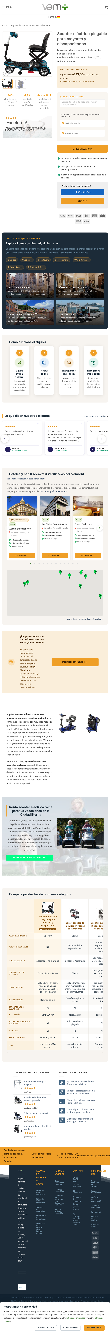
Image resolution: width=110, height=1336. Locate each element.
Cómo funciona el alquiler (95, 1183)
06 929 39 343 (84, 192)
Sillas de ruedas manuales (40, 1192)
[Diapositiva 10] (68, 563)
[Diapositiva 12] (77, 563)
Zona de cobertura (95, 1206)
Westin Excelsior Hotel (20, 528)
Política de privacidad (75, 1317)
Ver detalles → (22, 555)
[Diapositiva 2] (34, 563)
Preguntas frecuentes (96, 1191)
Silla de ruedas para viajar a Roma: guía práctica (80, 1120)
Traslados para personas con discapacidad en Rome (60, 1200)
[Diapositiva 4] (43, 563)
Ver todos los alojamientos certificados (26, 478)
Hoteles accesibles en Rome (59, 1182)
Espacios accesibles (59, 1190)
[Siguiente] (100, 528)
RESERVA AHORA (83, 148)
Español (52, 17)
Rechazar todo (46, 1327)
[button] (7, 7)
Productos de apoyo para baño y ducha (40, 1228)
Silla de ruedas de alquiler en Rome (82, 1297)
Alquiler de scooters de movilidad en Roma (31, 25)
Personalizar (70, 1327)
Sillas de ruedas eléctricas (40, 1201)
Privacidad (96, 1211)
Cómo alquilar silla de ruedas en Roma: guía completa (81, 1111)
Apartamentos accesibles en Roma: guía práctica (80, 1083)
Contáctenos (79, 1192)
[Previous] (6, 54)
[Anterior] (8, 528)
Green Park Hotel (83, 524)
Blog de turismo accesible (58, 1211)
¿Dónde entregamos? (72, 96)
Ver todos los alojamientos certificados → (85, 618)
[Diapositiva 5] (47, 563)
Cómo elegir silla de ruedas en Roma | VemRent (81, 1101)
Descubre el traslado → (75, 662)
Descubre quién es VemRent (53, 491)
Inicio (4, 25)
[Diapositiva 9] (64, 563)
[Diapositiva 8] (60, 563)
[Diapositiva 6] (51, 563)
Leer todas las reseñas (95, 416)
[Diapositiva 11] (72, 563)
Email (84, 200)
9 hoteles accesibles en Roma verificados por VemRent (81, 1092)
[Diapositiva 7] (56, 563)
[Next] (48, 54)
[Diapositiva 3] (39, 563)
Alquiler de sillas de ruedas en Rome (26, 1297)
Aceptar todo (94, 1327)
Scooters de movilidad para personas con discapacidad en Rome (50, 1301)
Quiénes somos (95, 1225)
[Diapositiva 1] (30, 563)
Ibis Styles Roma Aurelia (54, 524)
